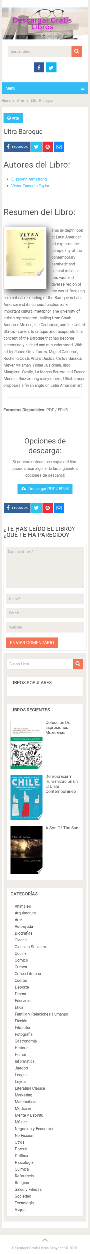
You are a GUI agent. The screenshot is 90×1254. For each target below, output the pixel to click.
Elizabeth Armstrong (29, 179)
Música (21, 1122)
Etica (19, 1007)
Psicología (24, 1162)
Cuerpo (21, 980)
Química (22, 1169)
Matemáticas (26, 1101)
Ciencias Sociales (30, 946)
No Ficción (24, 1135)
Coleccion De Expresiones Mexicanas (58, 727)
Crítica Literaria (28, 973)
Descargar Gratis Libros (30, 1248)
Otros (19, 1142)
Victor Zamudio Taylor (30, 186)
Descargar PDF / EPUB (48, 488)
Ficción (21, 1021)
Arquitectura (25, 913)
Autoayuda (24, 926)
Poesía (21, 1149)
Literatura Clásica (30, 1088)
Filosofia (22, 1027)
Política (21, 1155)
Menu (10, 88)
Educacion (23, 1000)
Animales (23, 906)
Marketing (23, 1095)
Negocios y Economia (34, 1128)
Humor (20, 1054)
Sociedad (23, 1196)
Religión (22, 1182)
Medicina (23, 1108)
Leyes (20, 1081)
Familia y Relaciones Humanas (41, 1014)
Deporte (22, 987)
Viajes (20, 1209)
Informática (24, 1061)
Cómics (21, 960)
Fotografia (23, 1034)
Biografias (23, 933)
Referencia (24, 1176)
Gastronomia (26, 1041)
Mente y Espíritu (29, 1115)
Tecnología (24, 1203)
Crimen (21, 967)
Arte (15, 118)
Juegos (21, 1068)
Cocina (20, 953)
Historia (21, 1047)
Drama (20, 994)
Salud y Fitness (28, 1189)
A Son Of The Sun (62, 827)
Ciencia (21, 940)
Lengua (21, 1074)
